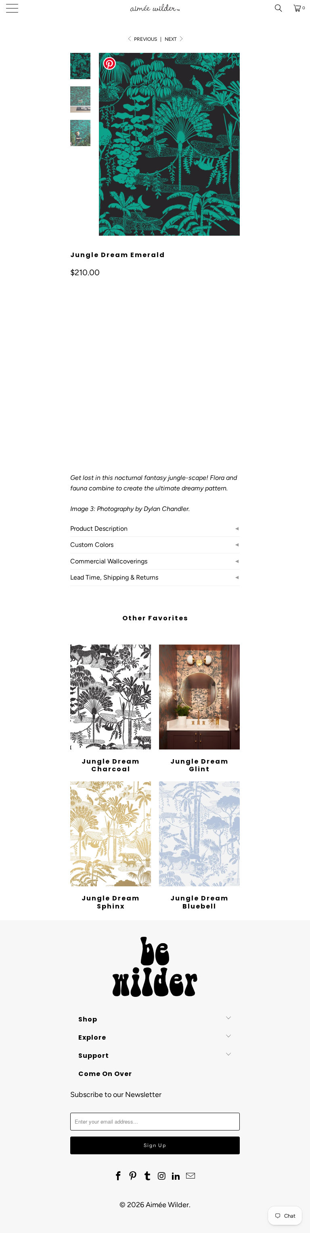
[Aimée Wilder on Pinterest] (133, 1176)
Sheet (108, 382)
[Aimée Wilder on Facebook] (119, 1176)
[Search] (281, 8)
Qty (74, 405)
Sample (138, 382)
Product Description (99, 528)
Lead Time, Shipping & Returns (114, 577)
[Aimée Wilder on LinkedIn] (176, 1176)
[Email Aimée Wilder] (190, 1176)
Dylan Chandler (166, 509)
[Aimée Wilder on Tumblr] (147, 1176)
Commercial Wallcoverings (108, 561)
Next (171, 39)
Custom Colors (91, 544)
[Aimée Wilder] (155, 8)
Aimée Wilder (167, 1204)
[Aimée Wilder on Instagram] (162, 1176)
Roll (81, 382)
